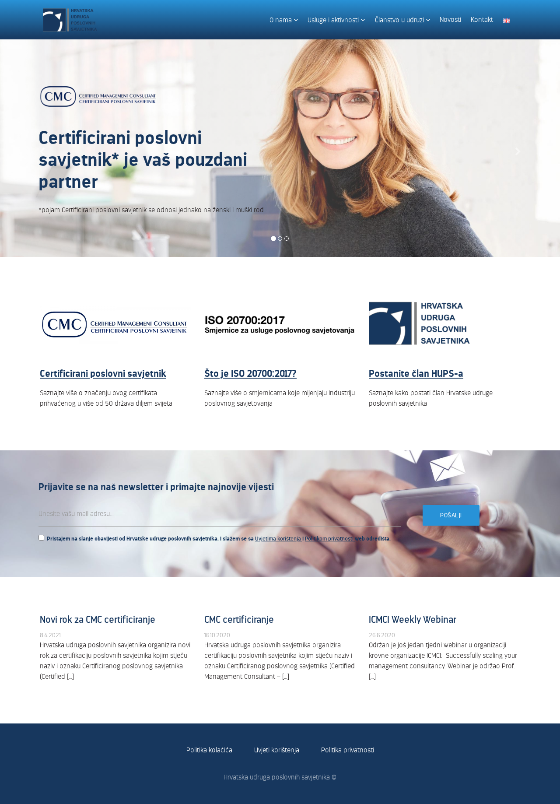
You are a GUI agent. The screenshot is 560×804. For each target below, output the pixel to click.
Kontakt (482, 19)
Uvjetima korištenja (278, 538)
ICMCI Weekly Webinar (412, 619)
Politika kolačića (209, 750)
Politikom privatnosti (330, 538)
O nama (282, 20)
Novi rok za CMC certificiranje (97, 619)
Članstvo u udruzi (400, 20)
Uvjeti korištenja (276, 750)
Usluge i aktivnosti (334, 20)
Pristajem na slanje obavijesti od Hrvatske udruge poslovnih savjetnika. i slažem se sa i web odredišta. (219, 538)
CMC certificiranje (239, 619)
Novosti (450, 19)
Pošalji (451, 515)
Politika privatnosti (347, 750)
